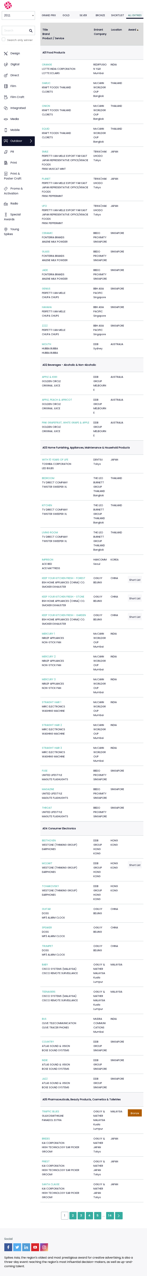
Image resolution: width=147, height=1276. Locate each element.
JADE (45, 270)
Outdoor (16, 141)
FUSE (45, 771)
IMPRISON (47, 559)
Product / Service (53, 38)
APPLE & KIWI (49, 377)
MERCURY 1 (48, 633)
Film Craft (17, 97)
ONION (46, 106)
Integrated (18, 108)
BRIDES (46, 1138)
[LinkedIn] (26, 1247)
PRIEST (46, 1161)
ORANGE (47, 64)
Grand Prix (49, 15)
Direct (14, 75)
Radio (14, 203)
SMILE (45, 151)
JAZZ (45, 1079)
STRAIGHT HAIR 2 (52, 725)
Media (14, 119)
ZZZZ (45, 325)
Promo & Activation (13, 190)
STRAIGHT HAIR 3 (52, 748)
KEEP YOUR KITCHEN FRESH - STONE (63, 596)
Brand (46, 34)
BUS (44, 1019)
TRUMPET (47, 946)
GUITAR (46, 909)
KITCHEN (47, 505)
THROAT (47, 808)
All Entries (135, 15)
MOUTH (46, 344)
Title (45, 29)
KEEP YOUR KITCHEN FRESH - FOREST (63, 578)
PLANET (46, 179)
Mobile (15, 130)
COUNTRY (48, 1041)
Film (13, 86)
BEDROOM (48, 478)
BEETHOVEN (49, 840)
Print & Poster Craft (13, 176)
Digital (15, 64)
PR (12, 152)
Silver (83, 15)
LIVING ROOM (50, 532)
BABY (45, 964)
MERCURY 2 (49, 656)
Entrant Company (100, 32)
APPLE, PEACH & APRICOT (57, 400)
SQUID (45, 129)
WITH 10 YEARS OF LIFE (55, 459)
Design (15, 53)
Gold (66, 15)
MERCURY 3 (49, 679)
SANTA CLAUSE (51, 1184)
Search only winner (20, 40)
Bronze (100, 15)
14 (110, 1215)
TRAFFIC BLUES (50, 1111)
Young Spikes (11, 231)
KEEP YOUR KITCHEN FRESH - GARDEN (64, 615)
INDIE (45, 1060)
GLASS (45, 251)
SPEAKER (47, 927)
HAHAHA (47, 307)
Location (116, 29)
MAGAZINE (48, 789)
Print (13, 163)
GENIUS (46, 288)
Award (132, 29)
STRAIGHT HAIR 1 (51, 702)
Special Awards (12, 216)
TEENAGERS (48, 992)
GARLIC (46, 83)
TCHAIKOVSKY (50, 886)
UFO (44, 206)
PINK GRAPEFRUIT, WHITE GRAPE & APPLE (65, 422)
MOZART (47, 863)
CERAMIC (47, 233)
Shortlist (117, 15)
